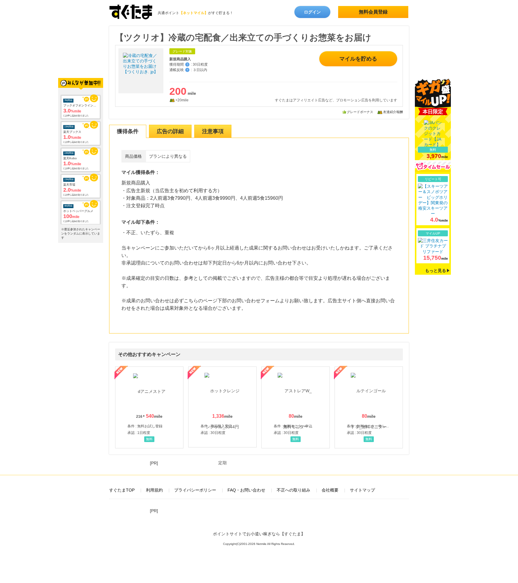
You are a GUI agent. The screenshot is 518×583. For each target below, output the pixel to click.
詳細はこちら (432, 199)
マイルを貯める (358, 59)
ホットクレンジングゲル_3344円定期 (222, 407)
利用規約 (154, 490)
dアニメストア (149, 407)
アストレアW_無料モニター (295, 407)
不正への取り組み (293, 490)
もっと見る (435, 270)
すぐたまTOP (122, 490)
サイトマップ (362, 490)
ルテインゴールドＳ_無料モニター (369, 407)
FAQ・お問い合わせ (246, 490)
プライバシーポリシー (195, 490)
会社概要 (330, 490)
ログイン (312, 12)
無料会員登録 (373, 11)
